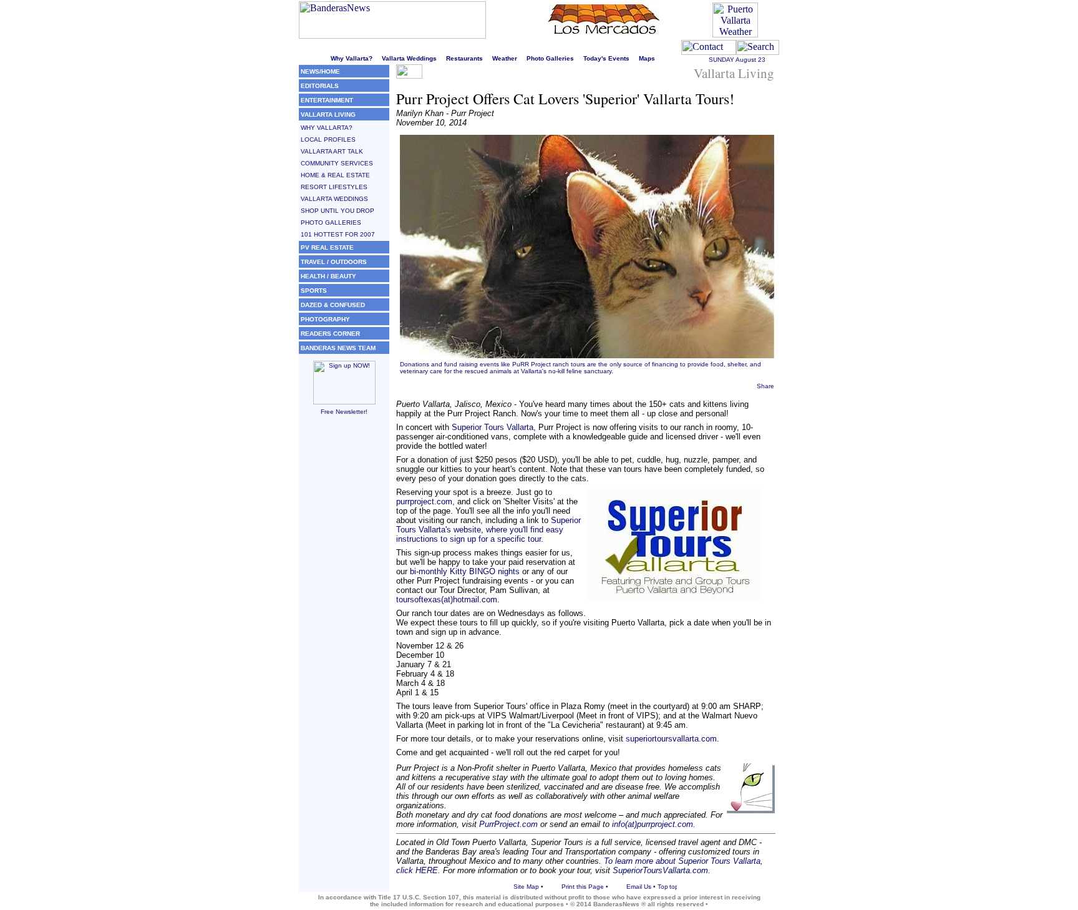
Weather (504, 58)
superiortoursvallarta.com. (672, 738)
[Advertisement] (344, 613)
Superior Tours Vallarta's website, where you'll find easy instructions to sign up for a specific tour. (488, 530)
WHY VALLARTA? (326, 127)
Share (765, 386)
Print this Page (582, 886)
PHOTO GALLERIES (331, 222)
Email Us (638, 886)
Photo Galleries (550, 58)
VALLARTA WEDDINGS (334, 198)
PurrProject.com (508, 824)
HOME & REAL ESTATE (335, 175)
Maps (647, 58)
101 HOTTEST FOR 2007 (338, 234)
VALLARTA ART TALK (332, 151)
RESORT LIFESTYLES (334, 186)
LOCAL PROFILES (328, 139)
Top (663, 886)
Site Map (526, 886)
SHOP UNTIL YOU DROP (337, 210)
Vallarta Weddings (409, 58)
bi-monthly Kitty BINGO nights (465, 571)
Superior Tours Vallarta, (494, 427)
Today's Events (606, 58)
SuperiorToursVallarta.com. (662, 870)
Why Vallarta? (351, 58)
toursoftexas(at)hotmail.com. (448, 599)
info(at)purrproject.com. (654, 824)
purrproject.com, (425, 501)
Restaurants (464, 58)
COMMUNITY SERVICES (337, 163)
